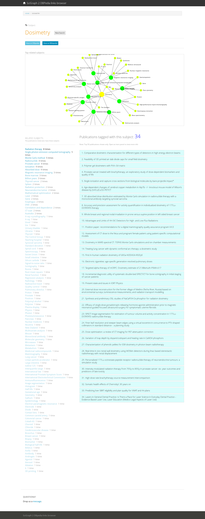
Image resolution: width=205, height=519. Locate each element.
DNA (27, 204)
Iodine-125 (30, 365)
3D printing (30, 471)
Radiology (30, 280)
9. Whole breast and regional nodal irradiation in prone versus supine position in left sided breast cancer (131, 214)
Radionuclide (31, 160)
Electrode (29, 406)
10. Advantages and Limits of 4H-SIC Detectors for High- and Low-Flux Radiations (120, 220)
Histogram (30, 386)
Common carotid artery (36, 415)
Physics (28, 310)
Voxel (27, 222)
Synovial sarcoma (33, 242)
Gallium (29, 397)
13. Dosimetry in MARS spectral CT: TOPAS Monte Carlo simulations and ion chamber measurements (129, 242)
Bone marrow (31, 175)
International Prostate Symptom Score (43, 374)
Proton (28, 292)
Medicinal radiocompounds (38, 351)
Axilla (27, 450)
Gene (27, 198)
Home (27, 13)
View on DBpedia (32, 43)
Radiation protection (35, 187)
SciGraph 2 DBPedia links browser (45, 3)
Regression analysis (34, 277)
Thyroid (28, 234)
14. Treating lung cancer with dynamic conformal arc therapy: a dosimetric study (119, 248)
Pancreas (29, 318)
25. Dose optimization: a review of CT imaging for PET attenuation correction (117, 331)
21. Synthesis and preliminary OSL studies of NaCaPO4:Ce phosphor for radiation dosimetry (125, 298)
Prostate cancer (32, 163)
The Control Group (34, 236)
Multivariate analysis (35, 330)
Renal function (32, 275)
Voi (26, 225)
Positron (29, 298)
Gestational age (32, 392)
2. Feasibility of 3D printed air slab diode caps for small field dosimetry (114, 159)
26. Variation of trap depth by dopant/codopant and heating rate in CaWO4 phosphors (122, 338)
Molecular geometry (34, 339)
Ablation (29, 465)
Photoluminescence (34, 315)
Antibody (29, 453)
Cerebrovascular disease (36, 430)
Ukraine (29, 231)
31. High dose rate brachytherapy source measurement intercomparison (116, 377)
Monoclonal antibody (35, 336)
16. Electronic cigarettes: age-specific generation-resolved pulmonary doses (117, 261)
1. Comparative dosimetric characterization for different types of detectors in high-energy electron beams (131, 152)
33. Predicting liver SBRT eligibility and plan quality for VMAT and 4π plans (116, 390)
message (37, 501)
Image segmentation (35, 383)
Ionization (30, 166)
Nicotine (29, 324)
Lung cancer (31, 356)
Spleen (28, 184)
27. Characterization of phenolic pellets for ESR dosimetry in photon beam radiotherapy (123, 344)
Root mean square (34, 272)
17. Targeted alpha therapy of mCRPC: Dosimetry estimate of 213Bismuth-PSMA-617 (121, 267)
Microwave (30, 342)
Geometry (30, 395)
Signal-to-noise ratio (34, 263)
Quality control (32, 286)
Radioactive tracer (33, 283)
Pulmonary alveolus (34, 289)
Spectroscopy (31, 251)
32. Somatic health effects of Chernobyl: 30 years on (106, 384)
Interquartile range (34, 368)
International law (33, 371)
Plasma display (32, 307)
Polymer (29, 304)
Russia (28, 269)
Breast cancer (31, 436)
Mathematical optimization (38, 193)
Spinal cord (30, 248)
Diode (28, 409)
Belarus (28, 447)
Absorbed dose (32, 169)
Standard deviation (34, 245)
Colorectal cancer (33, 418)
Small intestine (32, 257)
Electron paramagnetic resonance (41, 403)
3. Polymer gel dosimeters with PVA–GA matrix (103, 165)
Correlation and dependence (38, 207)
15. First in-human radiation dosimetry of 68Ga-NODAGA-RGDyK (112, 255)
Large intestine (32, 362)
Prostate (29, 295)
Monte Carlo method (35, 157)
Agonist (28, 459)
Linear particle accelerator (37, 359)
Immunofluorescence (35, 380)
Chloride (29, 427)
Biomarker (30, 441)
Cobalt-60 (29, 421)
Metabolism (31, 348)
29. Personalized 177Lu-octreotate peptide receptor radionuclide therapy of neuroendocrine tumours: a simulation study (131, 361)
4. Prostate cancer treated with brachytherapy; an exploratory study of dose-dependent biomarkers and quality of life (130, 173)
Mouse (28, 333)
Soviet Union (31, 254)
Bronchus (29, 433)
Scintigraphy (31, 266)
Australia (29, 213)
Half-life (29, 389)
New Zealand (31, 327)
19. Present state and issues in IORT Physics (102, 283)
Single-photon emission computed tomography (47, 152)
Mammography (32, 354)
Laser (27, 195)
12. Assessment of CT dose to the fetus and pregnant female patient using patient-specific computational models (131, 234)
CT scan (28, 210)
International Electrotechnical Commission (45, 377)
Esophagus (30, 201)
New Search (60, 33)
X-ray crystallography (35, 216)
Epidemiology (31, 400)
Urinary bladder (32, 228)
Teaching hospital (33, 239)
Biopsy (28, 438)
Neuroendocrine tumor (36, 190)
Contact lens (31, 412)
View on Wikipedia (50, 43)
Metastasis (30, 345)
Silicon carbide (32, 260)
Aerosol (28, 462)
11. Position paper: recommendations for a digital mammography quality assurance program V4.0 (128, 227)
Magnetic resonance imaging (39, 172)
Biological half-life (33, 444)
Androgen (30, 456)
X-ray (27, 219)
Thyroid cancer (32, 181)
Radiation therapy (33, 149)
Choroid (29, 424)
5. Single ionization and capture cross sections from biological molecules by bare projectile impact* (128, 181)
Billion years (31, 178)
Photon (28, 313)
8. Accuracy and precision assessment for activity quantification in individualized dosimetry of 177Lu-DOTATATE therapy (129, 206)
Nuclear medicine (33, 321)
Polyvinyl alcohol (33, 301)
